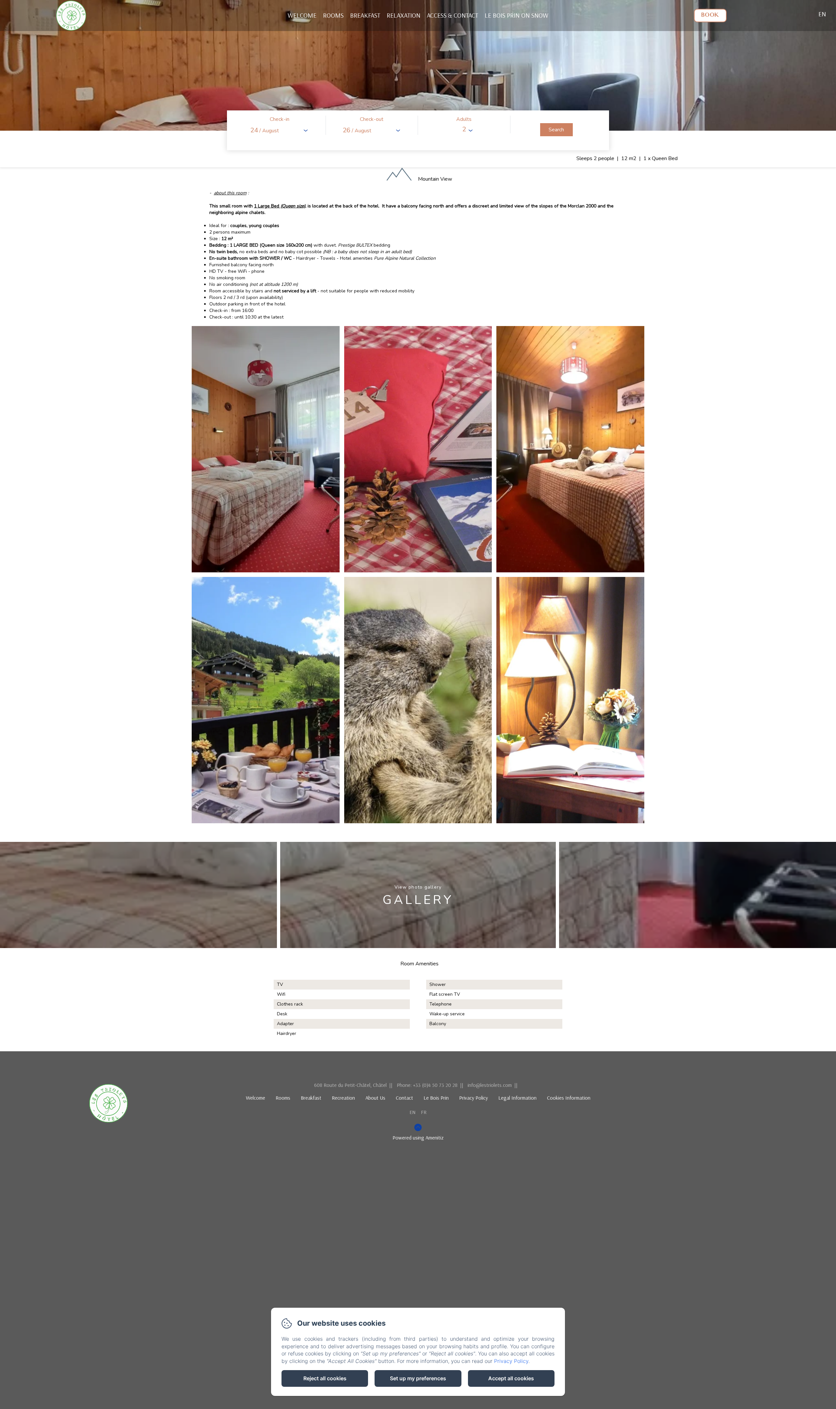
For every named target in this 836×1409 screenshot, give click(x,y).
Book (710, 15)
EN (413, 1112)
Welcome (302, 15)
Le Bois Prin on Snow (516, 15)
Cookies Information (568, 1097)
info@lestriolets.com (490, 1085)
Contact (404, 1097)
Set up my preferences (418, 1378)
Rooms (333, 15)
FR (423, 1112)
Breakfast (365, 15)
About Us (375, 1097)
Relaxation (403, 15)
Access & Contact (452, 15)
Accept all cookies (511, 1378)
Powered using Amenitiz (418, 1137)
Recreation (343, 1097)
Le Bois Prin (436, 1097)
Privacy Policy (473, 1097)
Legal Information (517, 1097)
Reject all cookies (324, 1378)
